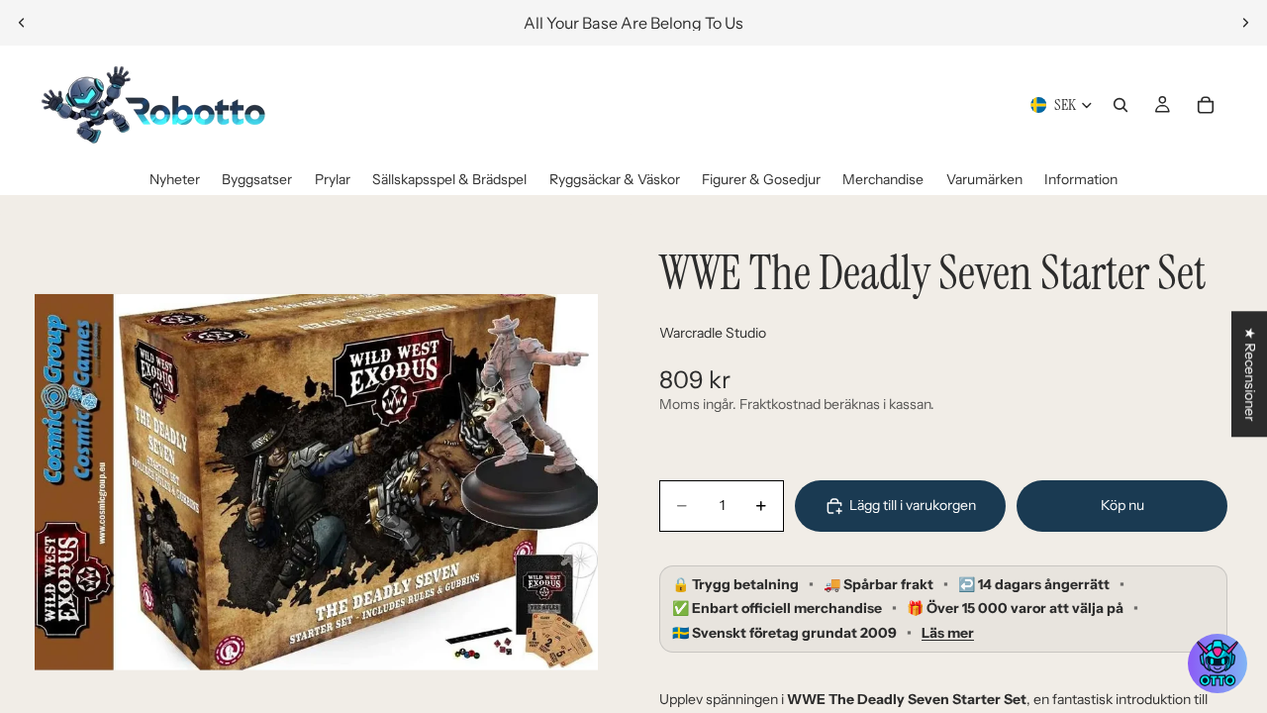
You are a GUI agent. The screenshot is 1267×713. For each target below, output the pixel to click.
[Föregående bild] (22, 23)
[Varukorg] (1205, 105)
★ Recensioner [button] (1250, 374)
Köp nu (1122, 505)
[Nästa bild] (1245, 23)
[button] (1217, 663)
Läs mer (948, 633)
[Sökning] (1120, 105)
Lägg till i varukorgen (912, 505)
